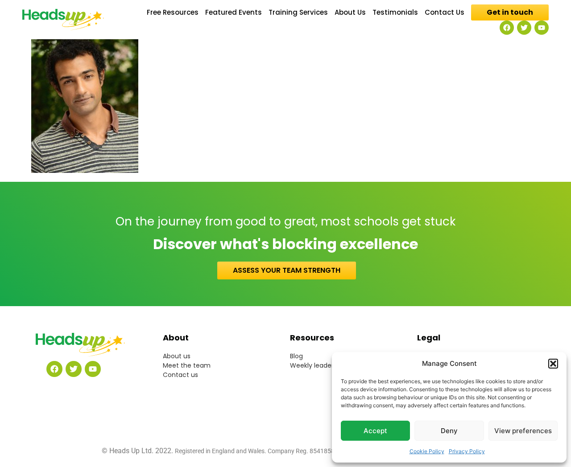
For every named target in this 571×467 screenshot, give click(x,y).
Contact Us (444, 12)
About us (176, 356)
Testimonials (395, 12)
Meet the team (187, 365)
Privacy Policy (467, 451)
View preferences (523, 430)
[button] (553, 363)
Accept (375, 430)
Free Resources (173, 12)
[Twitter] (524, 27)
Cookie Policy (427, 451)
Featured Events (233, 12)
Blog (296, 356)
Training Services (298, 12)
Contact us (180, 374)
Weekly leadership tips (324, 365)
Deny (449, 430)
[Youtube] (541, 27)
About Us (350, 12)
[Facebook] (507, 27)
